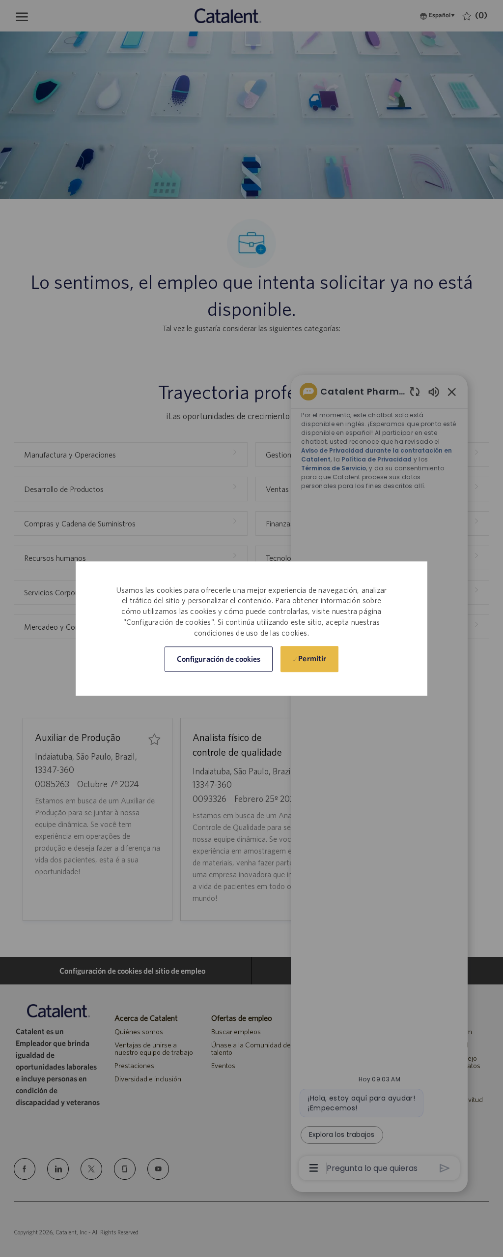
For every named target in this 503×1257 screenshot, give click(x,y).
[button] (219, 659)
